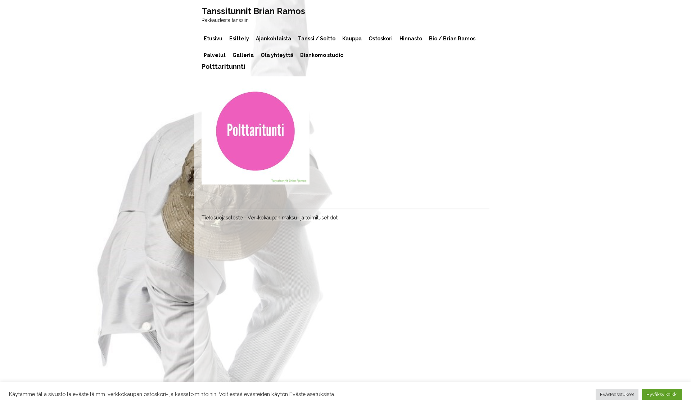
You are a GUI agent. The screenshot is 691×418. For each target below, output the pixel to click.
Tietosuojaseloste (222, 218)
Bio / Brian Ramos (452, 38)
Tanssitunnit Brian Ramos (253, 11)
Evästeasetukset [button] (617, 394)
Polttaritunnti (223, 66)
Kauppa (352, 38)
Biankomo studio (321, 55)
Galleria (243, 55)
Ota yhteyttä (277, 55)
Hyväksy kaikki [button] (662, 394)
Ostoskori (381, 38)
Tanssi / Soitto (316, 38)
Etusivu (213, 38)
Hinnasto (410, 38)
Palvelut (215, 55)
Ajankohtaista (273, 38)
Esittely (239, 38)
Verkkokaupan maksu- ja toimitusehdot (293, 218)
